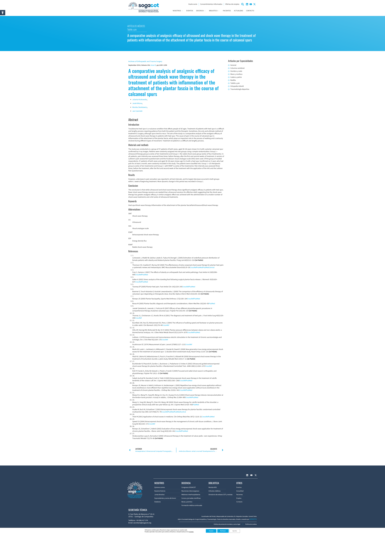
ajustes (191, 532)
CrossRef (193, 267)
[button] (2, 12)
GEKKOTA (253, 519)
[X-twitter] (254, 4)
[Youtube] (251, 4)
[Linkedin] (247, 4)
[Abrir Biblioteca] (219, 11)
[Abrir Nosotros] (182, 11)
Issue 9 (153, 65)
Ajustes (235, 531)
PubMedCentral (208, 267)
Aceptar (211, 531)
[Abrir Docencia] (205, 11)
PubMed (200, 267)
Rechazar (223, 531)
